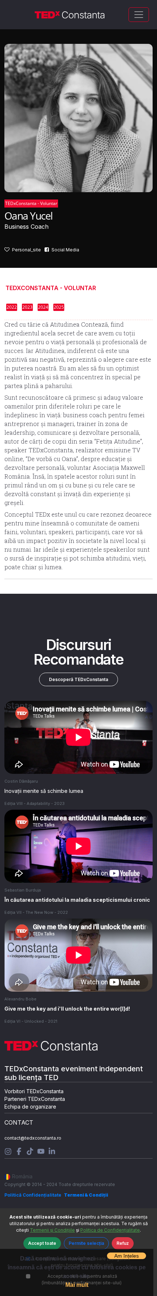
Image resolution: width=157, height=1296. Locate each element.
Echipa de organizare (30, 1106)
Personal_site (26, 249)
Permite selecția (86, 1243)
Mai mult (76, 1285)
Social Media (65, 249)
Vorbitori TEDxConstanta (34, 1091)
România (22, 1176)
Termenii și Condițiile (52, 1230)
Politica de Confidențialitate (110, 1230)
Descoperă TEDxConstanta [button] (78, 679)
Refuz (122, 1243)
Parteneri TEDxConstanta (34, 1099)
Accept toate (42, 1243)
